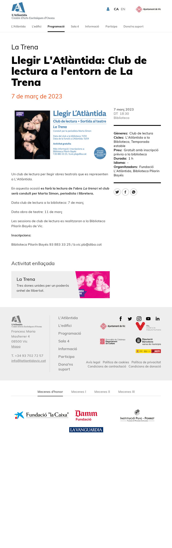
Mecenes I (78, 392)
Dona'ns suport (133, 26)
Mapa (16, 346)
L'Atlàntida (18, 26)
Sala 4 (75, 26)
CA (116, 9)
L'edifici (36, 26)
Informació (92, 26)
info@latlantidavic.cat (28, 360)
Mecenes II (102, 392)
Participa (111, 26)
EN (123, 9)
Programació (56, 26)
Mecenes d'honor (50, 392)
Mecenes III (126, 392)
